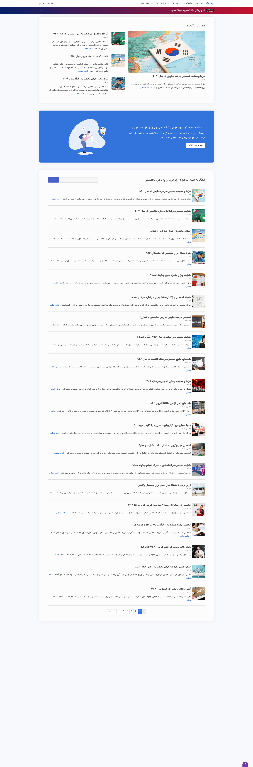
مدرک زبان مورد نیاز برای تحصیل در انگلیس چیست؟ (162, 425)
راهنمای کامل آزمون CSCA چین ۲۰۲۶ (170, 403)
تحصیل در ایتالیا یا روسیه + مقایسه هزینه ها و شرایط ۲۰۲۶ (159, 505)
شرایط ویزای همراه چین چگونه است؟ (170, 275)
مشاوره (155, 3)
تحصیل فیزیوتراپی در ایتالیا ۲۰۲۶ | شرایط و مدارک (164, 445)
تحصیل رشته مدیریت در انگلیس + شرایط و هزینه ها (162, 525)
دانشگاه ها (188, 3)
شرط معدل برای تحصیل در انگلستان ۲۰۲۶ (85, 79)
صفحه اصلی (199, 3)
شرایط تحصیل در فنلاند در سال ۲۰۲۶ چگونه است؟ (164, 337)
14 (114, 611)
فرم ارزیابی (165, 3)
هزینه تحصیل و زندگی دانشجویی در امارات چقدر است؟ (161, 297)
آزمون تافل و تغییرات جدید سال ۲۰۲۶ (171, 589)
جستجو (53, 180)
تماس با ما (145, 3)
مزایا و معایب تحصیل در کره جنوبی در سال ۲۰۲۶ (179, 76)
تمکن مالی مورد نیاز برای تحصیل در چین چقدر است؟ (162, 567)
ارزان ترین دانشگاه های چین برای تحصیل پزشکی (164, 485)
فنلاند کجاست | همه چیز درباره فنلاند (88, 56)
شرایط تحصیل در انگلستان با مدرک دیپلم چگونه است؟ (161, 465)
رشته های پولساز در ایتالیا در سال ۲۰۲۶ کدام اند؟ (165, 547)
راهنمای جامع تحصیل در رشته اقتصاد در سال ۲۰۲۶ (164, 359)
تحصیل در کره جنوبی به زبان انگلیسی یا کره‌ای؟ (165, 317)
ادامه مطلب (144, 87)
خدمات (177, 3)
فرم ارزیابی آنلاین (195, 145)
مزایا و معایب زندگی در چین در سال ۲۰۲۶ (168, 381)
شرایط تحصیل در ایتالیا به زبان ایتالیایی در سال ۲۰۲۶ (80, 34)
